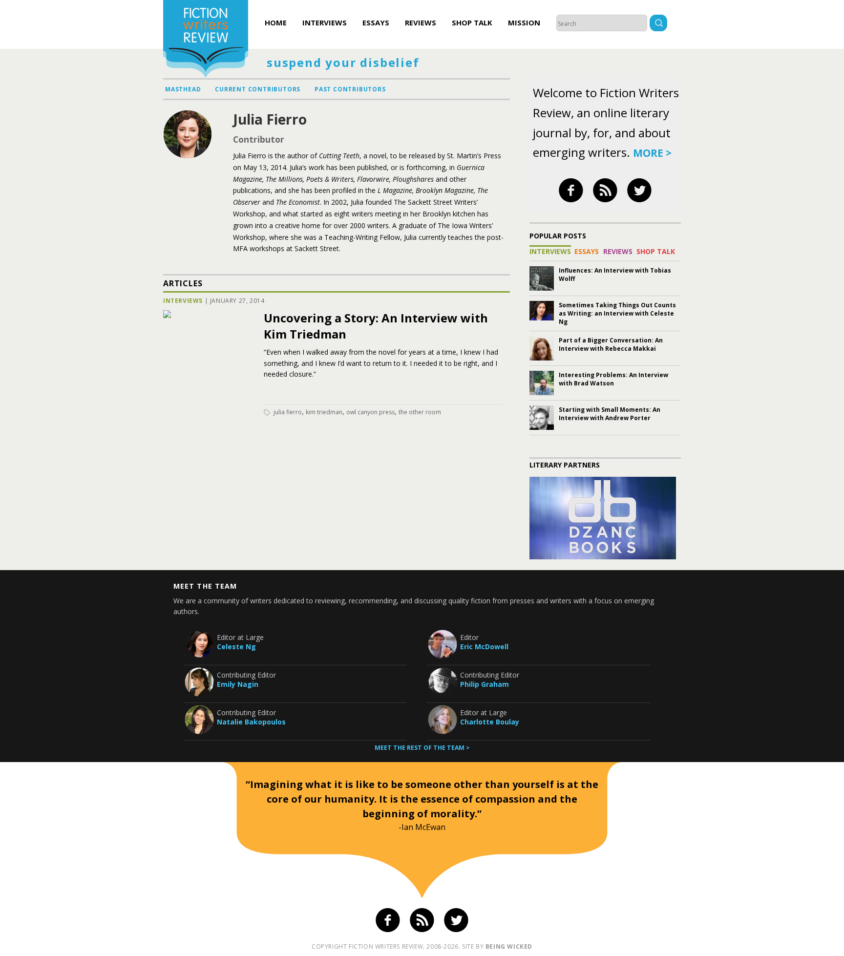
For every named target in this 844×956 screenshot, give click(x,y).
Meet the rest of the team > (422, 748)
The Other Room (420, 412)
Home (276, 22)
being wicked (508, 946)
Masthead (183, 89)
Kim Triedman (324, 412)
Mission (524, 22)
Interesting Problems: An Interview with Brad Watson (613, 379)
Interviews (324, 22)
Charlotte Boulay (489, 721)
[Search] (658, 24)
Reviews (420, 22)
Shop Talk (472, 22)
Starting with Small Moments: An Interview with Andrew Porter (609, 413)
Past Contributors (350, 89)
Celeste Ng (236, 646)
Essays (375, 22)
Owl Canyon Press (370, 412)
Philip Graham (484, 684)
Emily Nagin (237, 684)
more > (652, 153)
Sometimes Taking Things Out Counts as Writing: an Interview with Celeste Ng (617, 313)
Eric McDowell (484, 646)
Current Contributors (257, 89)
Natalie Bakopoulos (251, 721)
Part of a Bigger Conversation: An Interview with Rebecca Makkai (611, 344)
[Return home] (205, 40)
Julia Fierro (288, 412)
